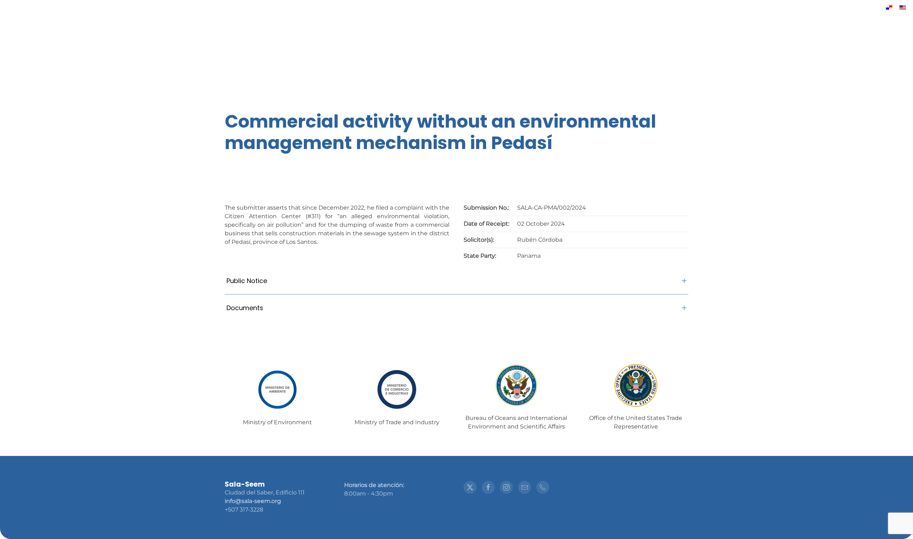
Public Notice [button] (246, 280)
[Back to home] (456, 36)
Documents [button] (244, 307)
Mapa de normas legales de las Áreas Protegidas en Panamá (237, 71)
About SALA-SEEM (367, 71)
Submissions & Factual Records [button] (528, 71)
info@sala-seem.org (253, 501)
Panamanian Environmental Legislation (654, 71)
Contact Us (745, 71)
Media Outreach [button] (435, 71)
